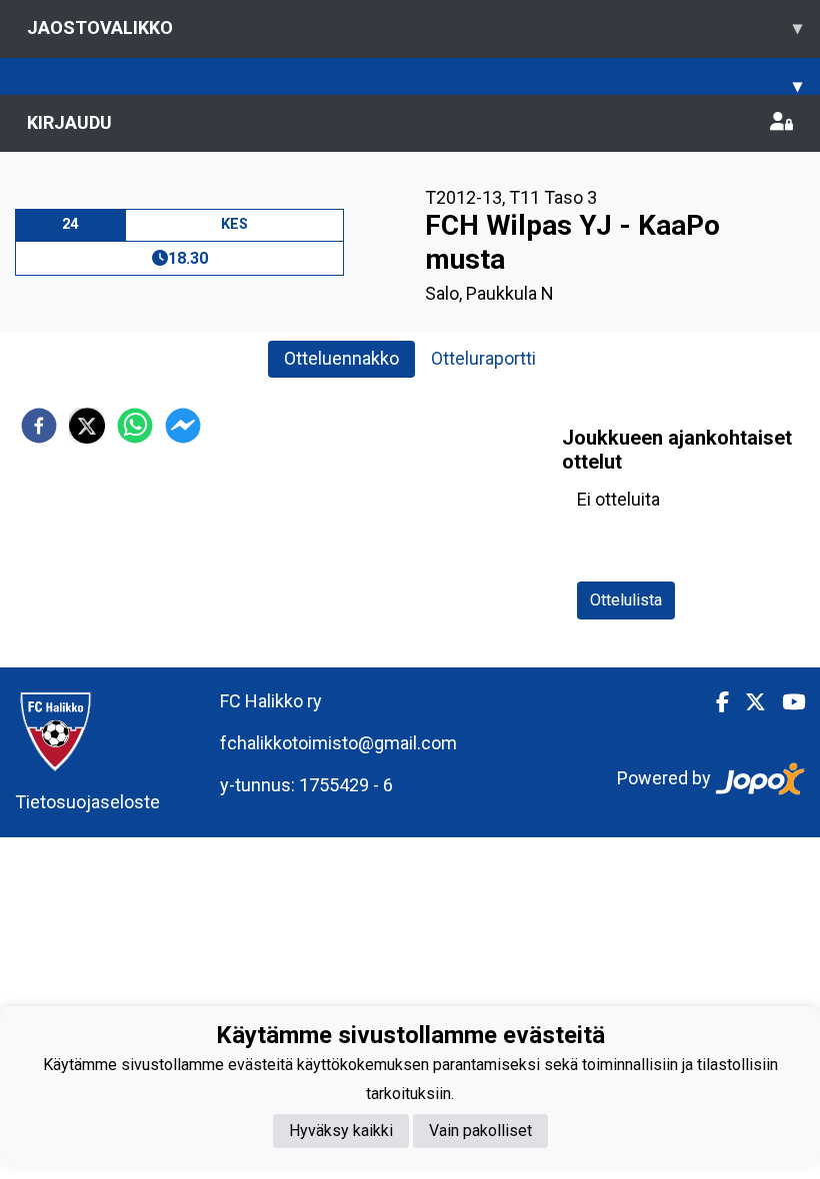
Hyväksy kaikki (341, 1130)
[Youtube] (785, 702)
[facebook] (39, 426)
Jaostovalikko (414, 27)
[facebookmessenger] (183, 426)
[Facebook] (714, 702)
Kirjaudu (69, 122)
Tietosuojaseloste (87, 801)
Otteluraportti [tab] (483, 358)
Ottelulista (626, 599)
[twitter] (87, 426)
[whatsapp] (135, 426)
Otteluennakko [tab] (341, 358)
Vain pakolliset (480, 1130)
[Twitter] (747, 702)
